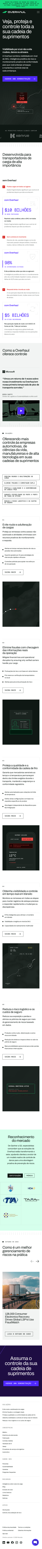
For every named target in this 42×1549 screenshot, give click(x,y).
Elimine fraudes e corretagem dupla (13, 1412)
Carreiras (5, 1469)
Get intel (5, 1533)
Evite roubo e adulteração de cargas (13, 1409)
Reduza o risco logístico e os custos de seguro (16, 1420)
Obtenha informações (24, 1530)
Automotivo (5, 1452)
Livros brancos (6, 1492)
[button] (38, 12)
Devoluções (6, 1510)
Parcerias (5, 1464)
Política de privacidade (9, 1527)
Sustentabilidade (7, 1466)
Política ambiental (7, 1530)
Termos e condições (24, 1527)
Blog (3, 1487)
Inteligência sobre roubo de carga (12, 1484)
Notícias (5, 1498)
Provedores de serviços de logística (13, 1449)
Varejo (4, 1446)
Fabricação (5, 1438)
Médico (4, 1432)
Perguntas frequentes (9, 1472)
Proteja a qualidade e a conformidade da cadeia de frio (18, 1415)
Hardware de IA (7, 1443)
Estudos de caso (7, 1489)
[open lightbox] (20, 410)
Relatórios (5, 1495)
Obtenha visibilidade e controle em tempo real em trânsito (19, 1418)
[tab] (20, 208)
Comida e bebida (7, 1441)
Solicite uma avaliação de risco (11, 1512)
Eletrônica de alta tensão (10, 1435)
